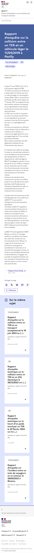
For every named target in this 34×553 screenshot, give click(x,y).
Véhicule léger (10, 66)
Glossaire (11, 541)
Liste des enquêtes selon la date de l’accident (14, 513)
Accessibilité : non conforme (9, 544)
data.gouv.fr (20, 535)
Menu (31, 2)
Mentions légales (20, 541)
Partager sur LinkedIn (17, 285)
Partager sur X (12, 285)
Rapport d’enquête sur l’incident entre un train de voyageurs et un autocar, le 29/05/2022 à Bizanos (17, 473)
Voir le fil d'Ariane (6, 20)
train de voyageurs (12, 62)
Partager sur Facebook (6, 285)
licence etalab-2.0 (9, 550)
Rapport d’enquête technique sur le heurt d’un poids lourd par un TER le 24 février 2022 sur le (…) (16, 423)
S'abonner (12, 290)
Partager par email (22, 285)
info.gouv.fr (5, 531)
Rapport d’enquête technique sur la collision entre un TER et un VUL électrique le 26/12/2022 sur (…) (17, 374)
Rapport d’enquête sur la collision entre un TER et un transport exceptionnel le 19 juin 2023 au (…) (17, 325)
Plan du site (5, 541)
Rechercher (27, 2)
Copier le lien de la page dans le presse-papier (27, 285)
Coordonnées (22, 544)
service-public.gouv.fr (19, 531)
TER (22, 62)
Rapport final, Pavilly (16, 270)
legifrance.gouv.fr (7, 535)
